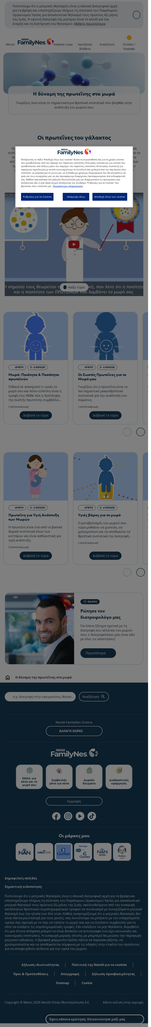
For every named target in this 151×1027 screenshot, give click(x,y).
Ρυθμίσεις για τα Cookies (37, 196)
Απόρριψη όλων (76, 196)
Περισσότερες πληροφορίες (68, 186)
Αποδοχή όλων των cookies (109, 196)
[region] (74, 177)
